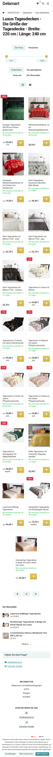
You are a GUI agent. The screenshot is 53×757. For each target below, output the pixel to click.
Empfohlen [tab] (16, 70)
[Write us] (26, 722)
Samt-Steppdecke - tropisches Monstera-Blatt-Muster (37, 183)
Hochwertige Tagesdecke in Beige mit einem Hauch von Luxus (26, 562)
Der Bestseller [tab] (33, 75)
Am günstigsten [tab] (34, 70)
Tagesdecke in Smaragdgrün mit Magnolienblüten (9, 454)
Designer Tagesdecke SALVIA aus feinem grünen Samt (11, 127)
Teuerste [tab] (17, 75)
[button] (20, 143)
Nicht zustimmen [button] (26, 754)
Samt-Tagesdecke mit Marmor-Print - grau (37, 237)
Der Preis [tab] (19, 48)
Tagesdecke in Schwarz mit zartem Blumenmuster (13, 341)
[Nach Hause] (3, 12)
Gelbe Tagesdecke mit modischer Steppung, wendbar (37, 454)
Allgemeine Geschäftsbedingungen (26, 685)
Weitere (25, 644)
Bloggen (26, 693)
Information (26, 682)
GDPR (26, 689)
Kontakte (26, 697)
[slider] (6, 56)
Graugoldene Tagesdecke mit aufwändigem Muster (38, 508)
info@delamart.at (14, 662)
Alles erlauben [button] (42, 754)
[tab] (22, 84)
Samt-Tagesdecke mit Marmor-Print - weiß (11, 237)
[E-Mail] (26, 713)
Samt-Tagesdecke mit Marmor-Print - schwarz (12, 288)
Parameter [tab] (33, 48)
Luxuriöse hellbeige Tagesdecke (10, 508)
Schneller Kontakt (14, 666)
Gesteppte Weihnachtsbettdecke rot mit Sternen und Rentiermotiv (12, 184)
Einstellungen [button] (10, 754)
